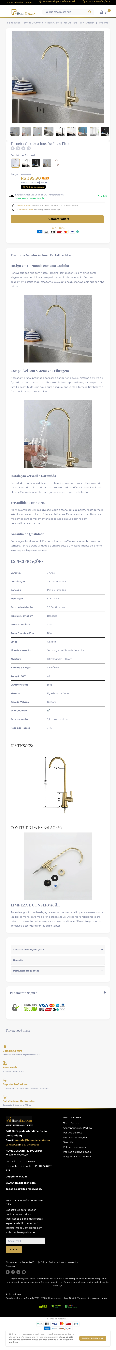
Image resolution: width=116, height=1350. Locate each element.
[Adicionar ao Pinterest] (18, 148)
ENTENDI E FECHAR (93, 1338)
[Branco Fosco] (36, 163)
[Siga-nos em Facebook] (8, 1272)
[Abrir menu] (7, 12)
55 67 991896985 (29, 1144)
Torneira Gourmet (32, 22)
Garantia (18, 960)
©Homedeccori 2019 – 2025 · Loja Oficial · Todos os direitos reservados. (42, 1262)
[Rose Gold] (57, 163)
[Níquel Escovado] (15, 163)
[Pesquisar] (90, 12)
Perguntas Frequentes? (77, 1156)
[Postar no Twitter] (23, 148)
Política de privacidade (77, 1151)
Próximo (103, 22)
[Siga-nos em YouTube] (24, 1272)
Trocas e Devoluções (75, 1137)
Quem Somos (71, 1123)
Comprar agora (58, 218)
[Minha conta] (101, 12)
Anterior (89, 22)
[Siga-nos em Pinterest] (18, 1272)
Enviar (14, 1249)
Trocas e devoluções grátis (29, 949)
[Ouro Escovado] (46, 163)
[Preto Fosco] (25, 163)
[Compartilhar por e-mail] (29, 148)
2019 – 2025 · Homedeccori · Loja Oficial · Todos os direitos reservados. (70, 1298)
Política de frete (72, 1132)
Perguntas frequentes (26, 970)
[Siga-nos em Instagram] (13, 1272)
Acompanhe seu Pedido (77, 1128)
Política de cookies (74, 1147)
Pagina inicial (13, 22)
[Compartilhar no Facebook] (13, 148)
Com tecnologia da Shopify (20, 1298)
